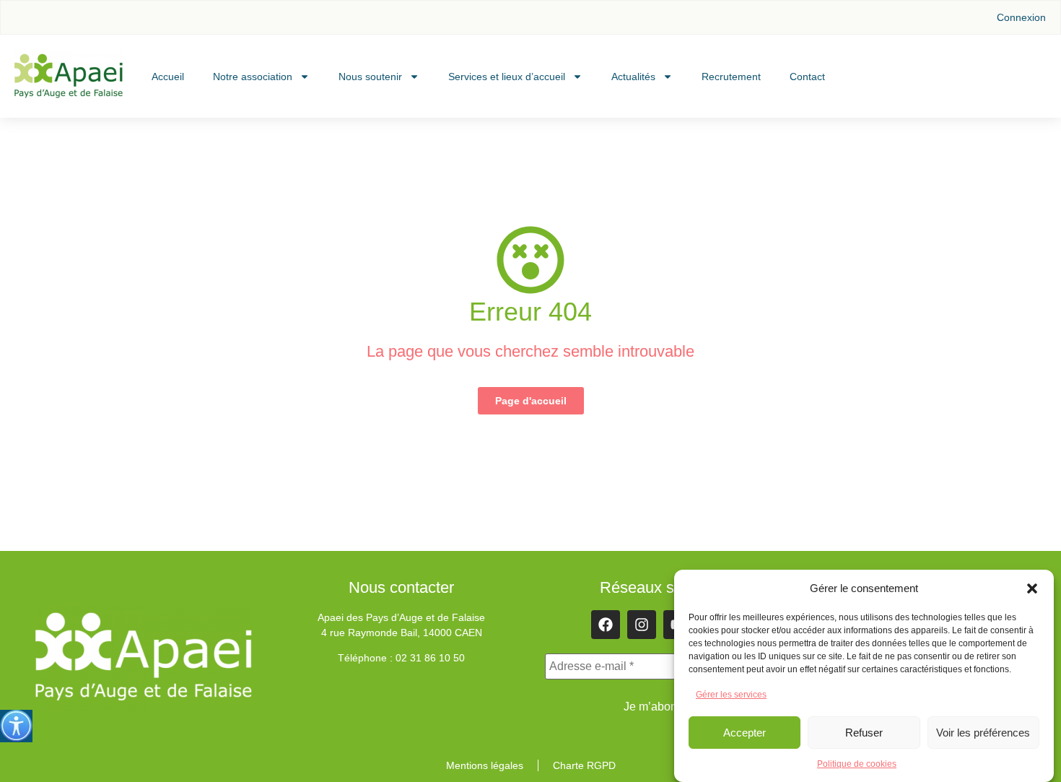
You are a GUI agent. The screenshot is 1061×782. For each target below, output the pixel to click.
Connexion (1021, 17)
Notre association (252, 76)
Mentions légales (484, 765)
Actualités (633, 76)
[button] (1032, 588)
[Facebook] (605, 624)
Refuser (864, 732)
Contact (807, 76)
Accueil (168, 76)
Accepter (744, 732)
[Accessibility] (16, 726)
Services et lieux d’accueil (506, 76)
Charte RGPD (584, 765)
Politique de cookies (856, 764)
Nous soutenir (370, 76)
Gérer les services (731, 695)
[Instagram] (641, 624)
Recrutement (731, 76)
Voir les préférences (983, 732)
